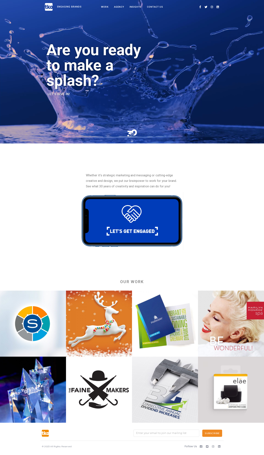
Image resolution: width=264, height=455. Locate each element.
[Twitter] (206, 7)
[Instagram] (212, 7)
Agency (119, 7)
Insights (135, 7)
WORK (104, 7)
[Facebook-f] (200, 7)
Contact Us (155, 7)
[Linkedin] (217, 7)
